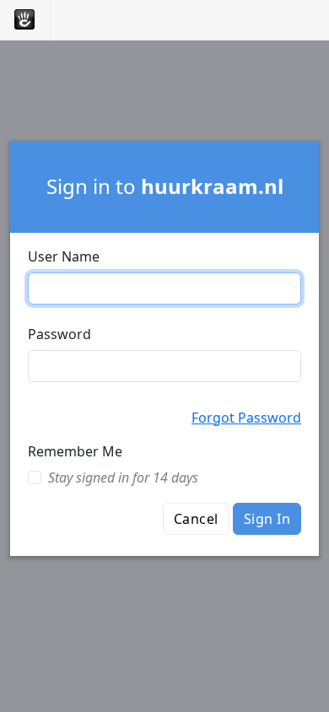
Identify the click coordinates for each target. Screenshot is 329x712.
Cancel (196, 519)
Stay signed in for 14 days (123, 477)
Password (59, 334)
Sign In (267, 519)
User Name (64, 256)
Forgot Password (246, 417)
